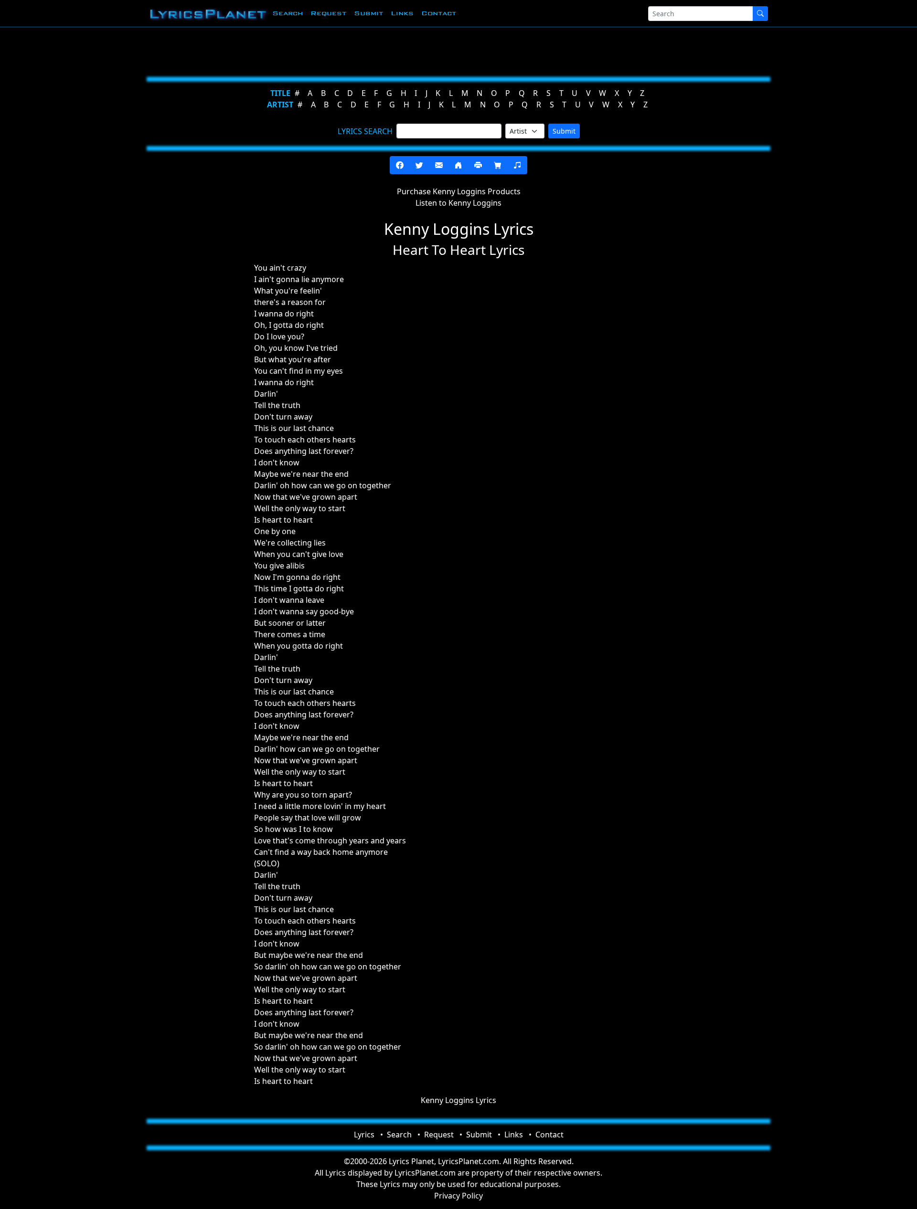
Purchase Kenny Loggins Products (459, 191)
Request (328, 13)
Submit (368, 13)
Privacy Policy (458, 1195)
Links (402, 13)
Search (287, 13)
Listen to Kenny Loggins (458, 203)
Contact (438, 13)
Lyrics (364, 1134)
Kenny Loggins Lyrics (458, 1100)
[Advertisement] (411, 50)
